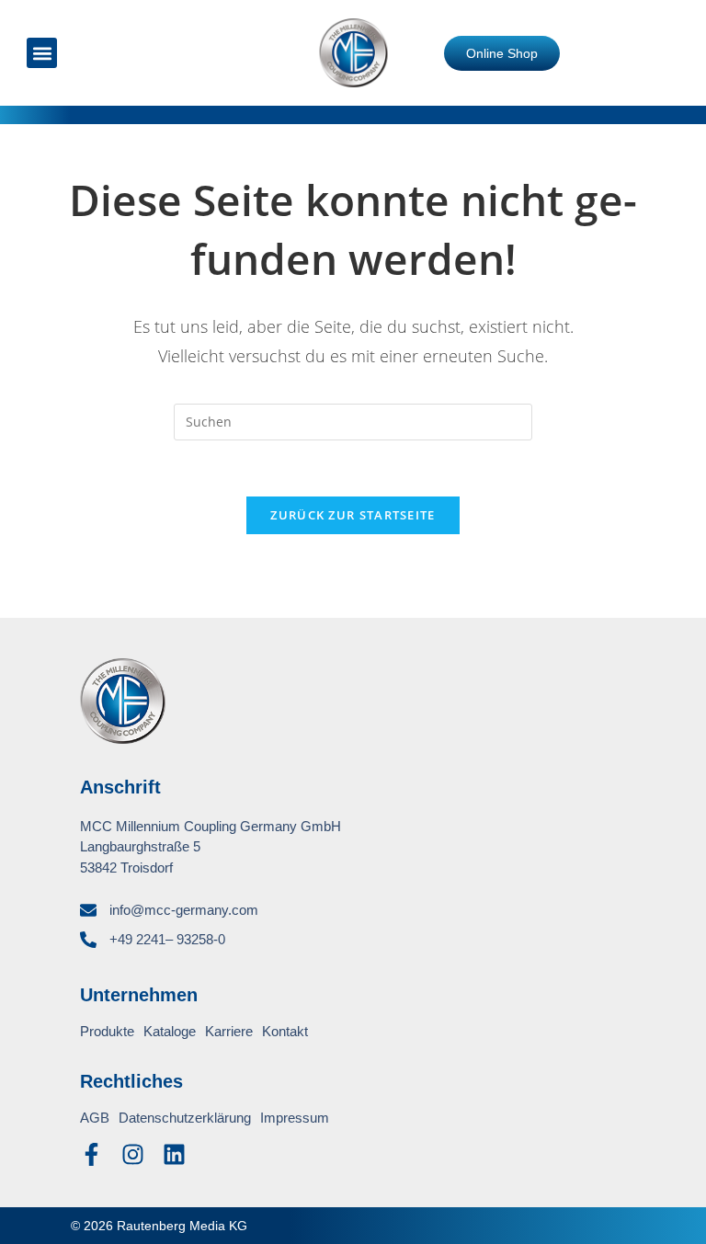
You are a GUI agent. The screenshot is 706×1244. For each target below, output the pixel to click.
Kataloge (169, 1031)
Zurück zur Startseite (352, 515)
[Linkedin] (174, 1154)
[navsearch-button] (111, 53)
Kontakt (285, 1031)
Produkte (107, 1031)
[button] (42, 53)
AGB (94, 1117)
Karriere (229, 1031)
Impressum (294, 1117)
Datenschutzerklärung (185, 1117)
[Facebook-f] (91, 1154)
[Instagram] (132, 1154)
